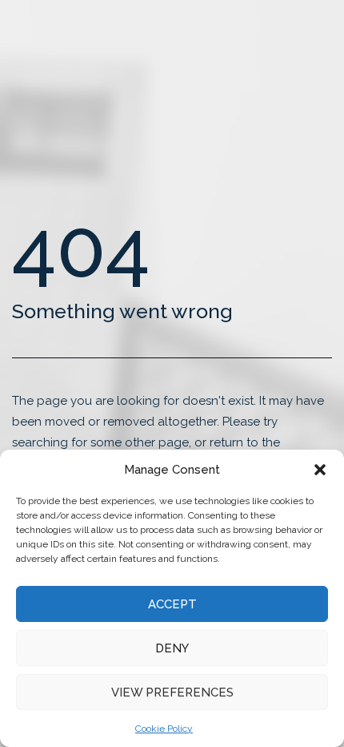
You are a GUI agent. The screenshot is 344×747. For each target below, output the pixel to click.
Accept (172, 604)
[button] (320, 470)
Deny (172, 648)
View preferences (172, 692)
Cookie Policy (164, 728)
